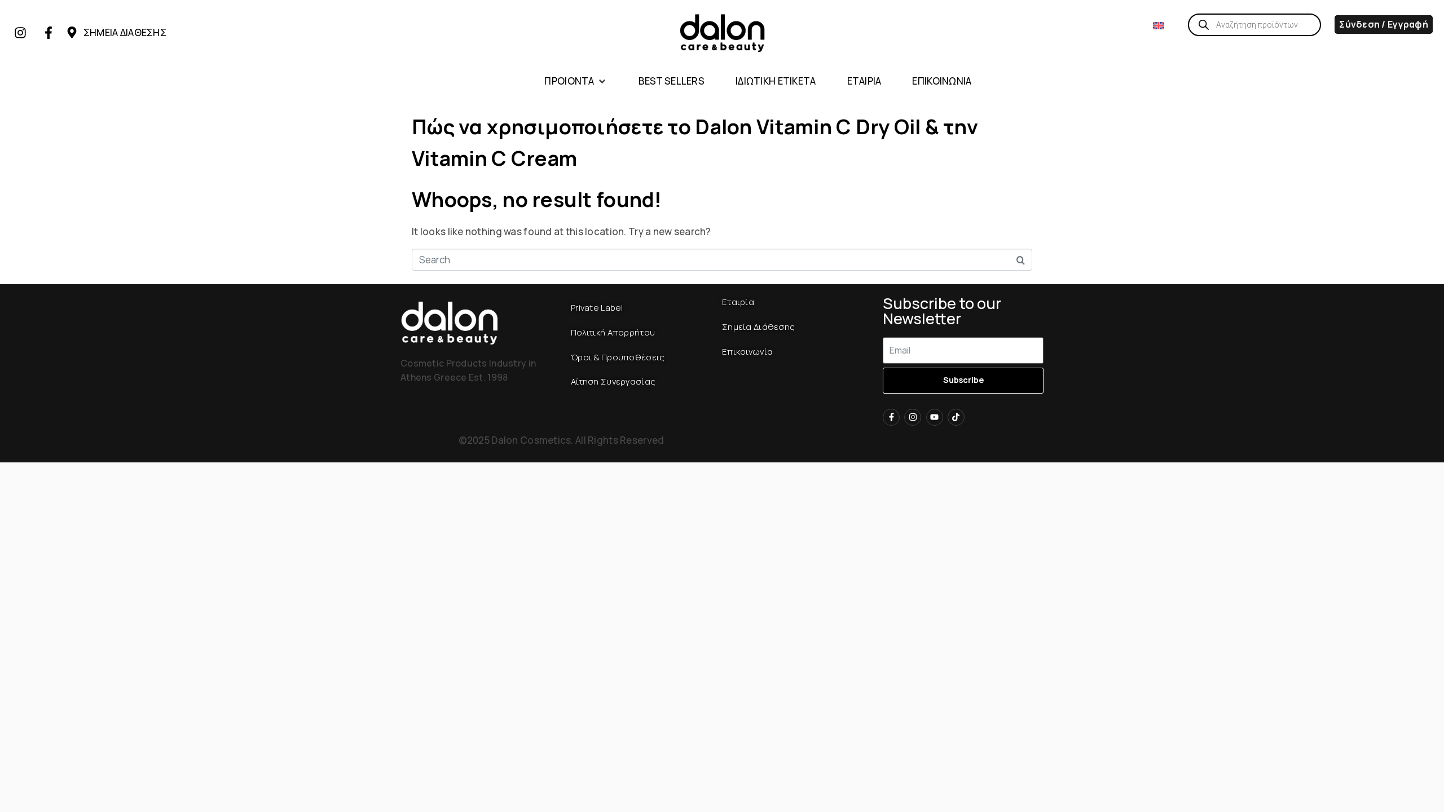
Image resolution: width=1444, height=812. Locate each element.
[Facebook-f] (48, 33)
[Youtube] (934, 417)
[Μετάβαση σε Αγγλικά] (1158, 25)
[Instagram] (20, 33)
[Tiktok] (956, 417)
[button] (575, 81)
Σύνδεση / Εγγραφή (1383, 24)
